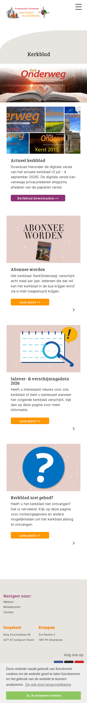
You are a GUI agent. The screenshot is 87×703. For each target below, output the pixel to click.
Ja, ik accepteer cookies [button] (43, 695)
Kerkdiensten (12, 607)
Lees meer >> (30, 302)
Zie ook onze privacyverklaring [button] (48, 684)
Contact (8, 612)
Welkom (8, 602)
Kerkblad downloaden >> (38, 198)
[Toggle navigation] (78, 7)
